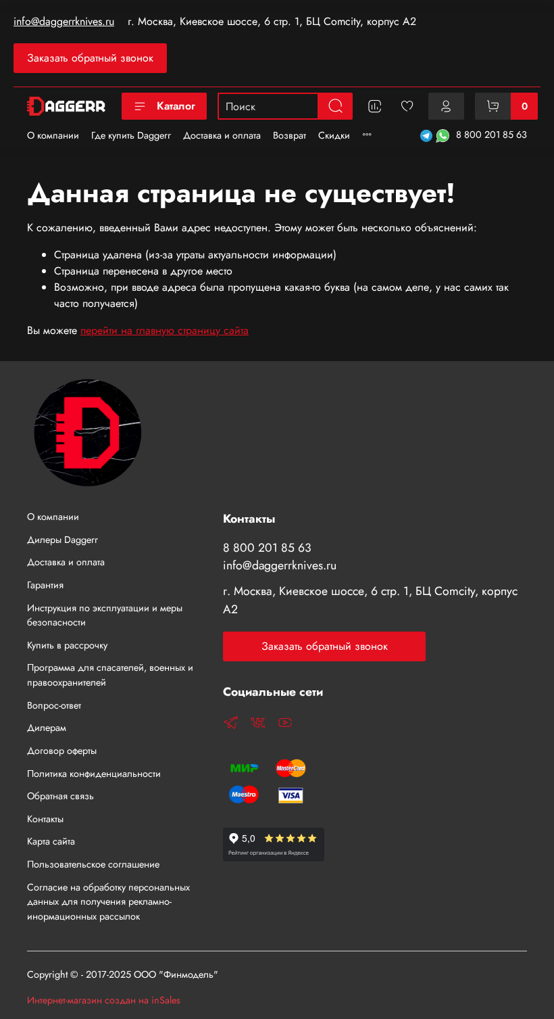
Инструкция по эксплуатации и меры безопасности (104, 615)
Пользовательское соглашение (93, 864)
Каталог (176, 106)
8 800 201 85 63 (491, 134)
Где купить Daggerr (131, 135)
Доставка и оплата (222, 135)
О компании (53, 135)
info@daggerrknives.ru (64, 21)
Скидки (334, 135)
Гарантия (45, 585)
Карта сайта (51, 841)
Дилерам (46, 727)
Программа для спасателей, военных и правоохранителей (110, 675)
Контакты (45, 819)
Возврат (289, 135)
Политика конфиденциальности (94, 773)
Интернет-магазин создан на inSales (103, 1000)
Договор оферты (62, 750)
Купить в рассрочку (67, 645)
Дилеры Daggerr (62, 539)
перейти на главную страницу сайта (164, 330)
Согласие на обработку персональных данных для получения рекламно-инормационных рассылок (108, 901)
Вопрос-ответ (54, 705)
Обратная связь (60, 796)
